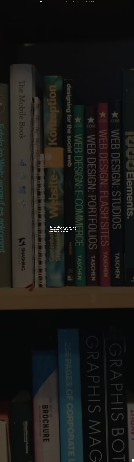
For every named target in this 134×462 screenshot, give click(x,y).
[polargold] (42, 2)
